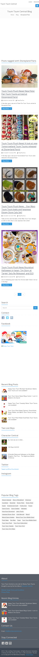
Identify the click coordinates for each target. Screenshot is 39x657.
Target (19, 520)
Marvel (28, 514)
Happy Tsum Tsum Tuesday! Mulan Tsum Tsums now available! (22, 404)
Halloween (24, 508)
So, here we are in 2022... (16, 440)
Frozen (30, 506)
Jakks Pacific (20, 511)
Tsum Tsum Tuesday (8, 526)
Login (30, 1)
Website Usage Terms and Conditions (12, 590)
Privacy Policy (5, 592)
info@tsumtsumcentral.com (13, 631)
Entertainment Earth (12, 506)
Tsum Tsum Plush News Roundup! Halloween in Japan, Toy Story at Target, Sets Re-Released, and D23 (17, 270)
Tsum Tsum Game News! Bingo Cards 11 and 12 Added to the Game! (22, 397)
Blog (17, 15)
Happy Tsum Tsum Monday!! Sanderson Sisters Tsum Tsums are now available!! (22, 389)
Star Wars (13, 520)
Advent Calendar (6, 500)
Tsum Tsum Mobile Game (29, 520)
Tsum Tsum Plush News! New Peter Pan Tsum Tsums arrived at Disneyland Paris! (18, 94)
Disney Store (29, 503)
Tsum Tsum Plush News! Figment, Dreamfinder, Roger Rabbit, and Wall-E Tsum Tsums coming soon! (22, 412)
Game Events (6, 508)
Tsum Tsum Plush (7, 523)
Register (36, 1)
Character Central (27, 586)
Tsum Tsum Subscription (20, 523)
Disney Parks (20, 503)
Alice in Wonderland (18, 500)
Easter (4, 506)
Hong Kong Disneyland (8, 511)
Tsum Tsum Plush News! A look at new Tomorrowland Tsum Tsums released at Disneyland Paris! (19, 146)
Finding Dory (23, 506)
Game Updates (15, 508)
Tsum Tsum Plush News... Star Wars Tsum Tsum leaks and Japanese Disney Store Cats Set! (18, 209)
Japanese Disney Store (8, 514)
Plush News (5, 520)
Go (35, 308)
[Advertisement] (19, 38)
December (12, 503)
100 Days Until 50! (13, 447)
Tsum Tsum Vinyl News (8, 529)
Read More (6, 109)
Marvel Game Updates (8, 517)
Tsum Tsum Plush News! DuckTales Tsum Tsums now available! (22, 418)
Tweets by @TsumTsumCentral (10, 469)
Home (12, 15)
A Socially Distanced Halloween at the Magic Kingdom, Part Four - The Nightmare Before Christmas (21, 456)
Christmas (28, 500)
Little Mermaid (20, 514)
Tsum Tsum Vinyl (20, 526)
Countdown (5, 503)
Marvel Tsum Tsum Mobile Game (25, 517)
